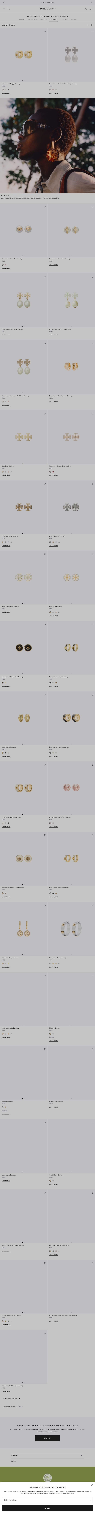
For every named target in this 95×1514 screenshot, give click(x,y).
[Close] (91, 1485)
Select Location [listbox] (10, 1500)
